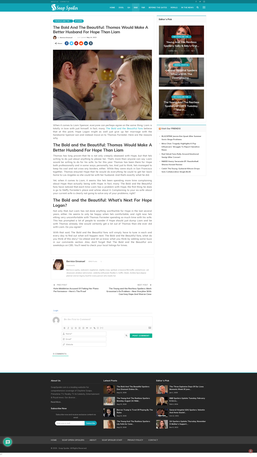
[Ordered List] (79, 328)
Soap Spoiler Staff (112, 440)
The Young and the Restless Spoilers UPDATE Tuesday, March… (181, 106)
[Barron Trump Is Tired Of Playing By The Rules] (109, 412)
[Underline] (72, 328)
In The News (187, 7)
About (93, 440)
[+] (101, 328)
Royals (174, 7)
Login (55, 310)
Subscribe (90, 423)
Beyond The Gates (158, 7)
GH (128, 7)
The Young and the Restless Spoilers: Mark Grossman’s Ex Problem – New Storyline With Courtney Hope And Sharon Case (128, 291)
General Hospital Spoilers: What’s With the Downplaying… (181, 74)
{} (98, 328)
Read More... (56, 402)
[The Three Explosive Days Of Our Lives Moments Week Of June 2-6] (162, 389)
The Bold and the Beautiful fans (124, 128)
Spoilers (78, 21)
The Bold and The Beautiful (63, 21)
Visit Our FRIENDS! (171, 128)
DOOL (121, 7)
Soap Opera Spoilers (73, 440)
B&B (136, 7)
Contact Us (64, 2)
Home (112, 7)
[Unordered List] (83, 328)
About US (54, 2)
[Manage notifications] (251, 451)
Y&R (143, 7)
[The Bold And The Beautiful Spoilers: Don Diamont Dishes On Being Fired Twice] (109, 389)
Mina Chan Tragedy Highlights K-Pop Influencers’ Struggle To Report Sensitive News (180, 146)
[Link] (94, 328)
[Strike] (76, 328)
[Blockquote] (87, 328)
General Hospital (181, 65)
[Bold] (64, 328)
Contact (153, 440)
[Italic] (68, 328)
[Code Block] (91, 328)
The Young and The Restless (182, 37)
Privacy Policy (135, 440)
